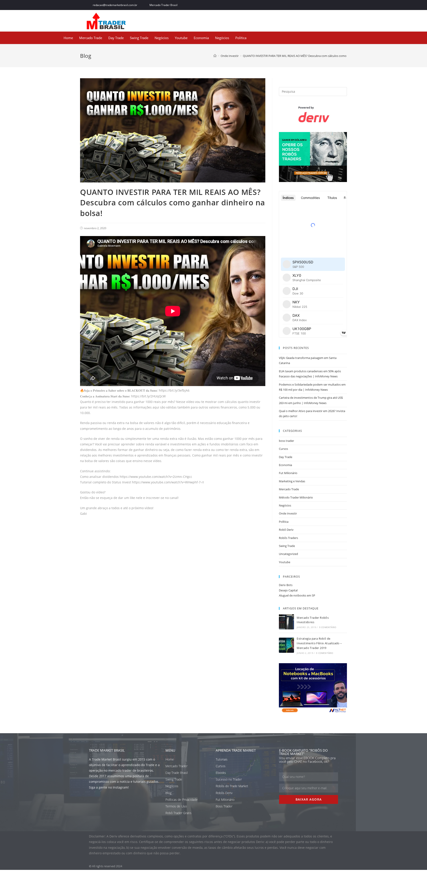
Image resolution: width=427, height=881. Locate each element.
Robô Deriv (286, 530)
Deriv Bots (285, 585)
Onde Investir (288, 513)
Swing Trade (139, 38)
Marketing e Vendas (292, 481)
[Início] (215, 56)
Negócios (162, 38)
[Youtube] (335, 5)
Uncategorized (288, 554)
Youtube (181, 38)
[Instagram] (325, 5)
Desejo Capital (288, 590)
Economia (201, 38)
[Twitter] (315, 5)
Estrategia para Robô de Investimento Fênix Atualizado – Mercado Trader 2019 (319, 643)
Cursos (283, 449)
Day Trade (116, 38)
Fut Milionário (288, 473)
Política (240, 38)
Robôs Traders (288, 538)
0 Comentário (327, 627)
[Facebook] (305, 5)
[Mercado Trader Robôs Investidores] (286, 621)
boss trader (286, 441)
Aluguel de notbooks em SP (297, 595)
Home (68, 38)
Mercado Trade (90, 38)
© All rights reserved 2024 (105, 866)
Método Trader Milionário (296, 497)
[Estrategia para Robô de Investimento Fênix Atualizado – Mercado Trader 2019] (286, 645)
